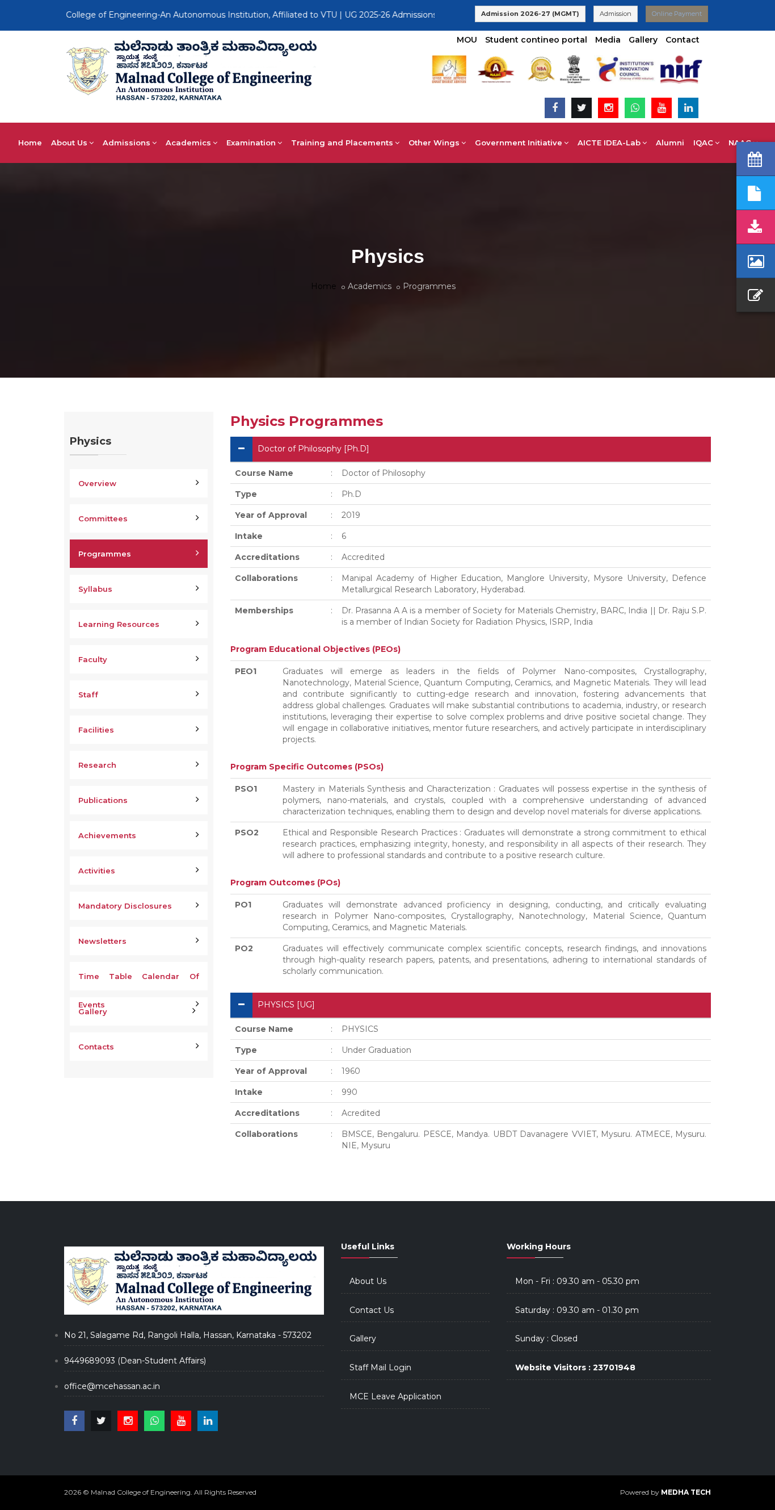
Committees (103, 518)
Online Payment (677, 14)
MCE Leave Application (395, 1396)
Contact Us (371, 1310)
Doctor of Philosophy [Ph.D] (313, 449)
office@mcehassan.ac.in (112, 1386)
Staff (88, 694)
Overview (97, 483)
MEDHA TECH (686, 1492)
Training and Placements (342, 142)
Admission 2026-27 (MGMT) (530, 14)
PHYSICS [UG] (286, 1004)
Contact (683, 40)
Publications (103, 800)
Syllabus (95, 588)
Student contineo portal (536, 40)
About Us (367, 1281)
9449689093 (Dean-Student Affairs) (135, 1361)
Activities (96, 870)
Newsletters (102, 941)
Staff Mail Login (380, 1367)
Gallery (643, 40)
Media (608, 40)
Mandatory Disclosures (125, 905)
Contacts (96, 1046)
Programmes (104, 553)
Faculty (92, 659)
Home (30, 142)
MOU (467, 40)
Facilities (96, 729)
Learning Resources (118, 624)
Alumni (670, 142)
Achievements (107, 835)
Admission (615, 14)
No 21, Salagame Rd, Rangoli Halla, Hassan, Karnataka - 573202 (187, 1335)
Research (97, 764)
